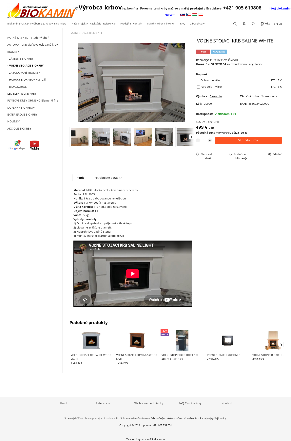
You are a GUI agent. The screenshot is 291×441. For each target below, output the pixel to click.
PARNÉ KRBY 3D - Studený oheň (28, 37)
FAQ (182, 23)
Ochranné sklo (210, 80)
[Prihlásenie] (244, 23)
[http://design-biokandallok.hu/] (195, 14)
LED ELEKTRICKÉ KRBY (21, 93)
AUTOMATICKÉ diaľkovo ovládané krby (32, 44)
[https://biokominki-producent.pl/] (201, 14)
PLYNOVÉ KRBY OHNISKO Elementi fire (32, 100)
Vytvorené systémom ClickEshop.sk (145, 439)
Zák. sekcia (196, 23)
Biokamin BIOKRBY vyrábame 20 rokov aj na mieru (37, 23)
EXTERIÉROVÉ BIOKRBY (22, 114)
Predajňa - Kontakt (131, 23)
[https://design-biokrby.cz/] (189, 14)
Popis (80, 178)
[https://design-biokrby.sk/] (182, 14)
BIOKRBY (13, 52)
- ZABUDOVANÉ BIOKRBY (23, 72)
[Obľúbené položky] (253, 23)
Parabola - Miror (211, 86)
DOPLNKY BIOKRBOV (21, 107)
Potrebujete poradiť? (108, 178)
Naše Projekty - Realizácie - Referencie (93, 23)
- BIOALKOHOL (17, 86)
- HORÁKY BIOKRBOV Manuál (26, 79)
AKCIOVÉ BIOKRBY (19, 128)
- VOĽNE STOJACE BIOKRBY (25, 65)
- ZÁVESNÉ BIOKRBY (20, 58)
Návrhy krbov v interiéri (161, 23)
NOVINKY (13, 121)
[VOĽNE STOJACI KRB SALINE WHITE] (131, 82)
